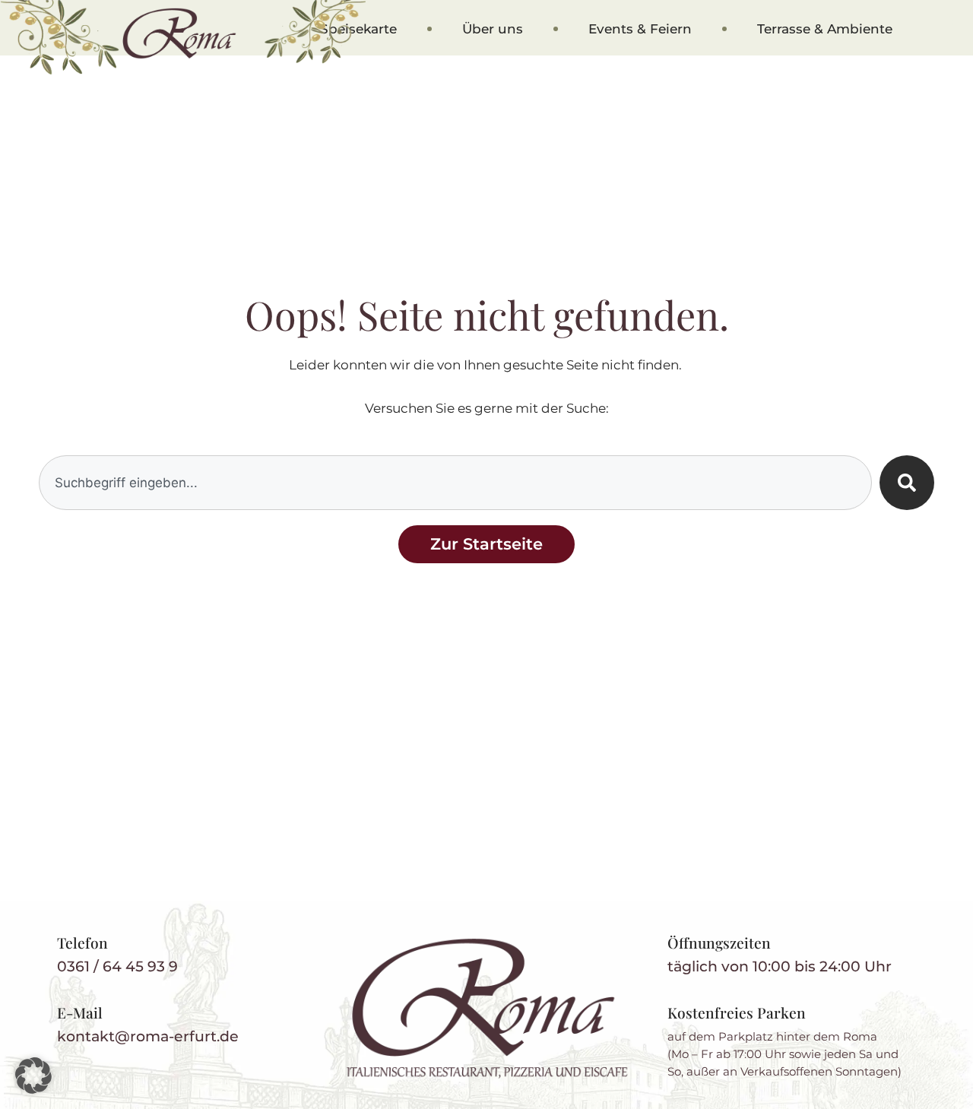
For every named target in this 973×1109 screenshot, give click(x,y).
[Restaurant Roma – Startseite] (179, 33)
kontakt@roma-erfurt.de (148, 1036)
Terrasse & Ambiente (824, 28)
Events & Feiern (640, 28)
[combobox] (455, 482)
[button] (33, 1075)
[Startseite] (486, 1008)
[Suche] (907, 482)
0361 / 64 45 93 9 (117, 966)
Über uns (492, 28)
